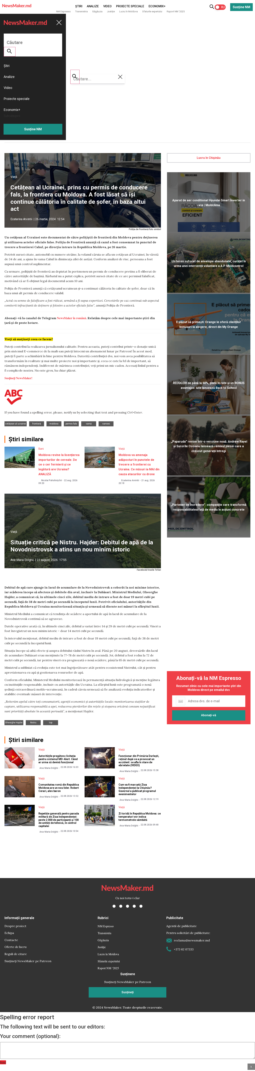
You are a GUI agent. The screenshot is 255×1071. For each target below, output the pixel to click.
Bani (41, 448)
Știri (78, 6)
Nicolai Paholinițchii (51, 480)
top (50, 722)
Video (107, 6)
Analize (93, 6)
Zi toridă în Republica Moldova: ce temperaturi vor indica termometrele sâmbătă (140, 816)
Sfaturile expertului (152, 11)
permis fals (71, 423)
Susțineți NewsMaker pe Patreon (27, 961)
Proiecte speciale (130, 6)
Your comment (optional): (30, 1036)
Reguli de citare (15, 954)
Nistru (33, 722)
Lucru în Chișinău (208, 158)
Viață (13, 177)
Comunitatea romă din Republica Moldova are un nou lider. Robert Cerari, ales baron (58, 787)
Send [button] (3, 1062)
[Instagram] (127, 906)
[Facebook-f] (114, 906)
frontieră (36, 423)
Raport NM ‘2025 (176, 11)
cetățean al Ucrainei (15, 423)
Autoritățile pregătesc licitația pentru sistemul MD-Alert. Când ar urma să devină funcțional (58, 759)
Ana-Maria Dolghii (22, 560)
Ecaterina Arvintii (21, 219)
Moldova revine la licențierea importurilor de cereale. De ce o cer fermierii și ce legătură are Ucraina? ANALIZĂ (59, 464)
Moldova (53, 423)
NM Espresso (63, 11)
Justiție (111, 11)
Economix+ (157, 6)
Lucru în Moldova (128, 11)
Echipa (9, 933)
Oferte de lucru (15, 947)
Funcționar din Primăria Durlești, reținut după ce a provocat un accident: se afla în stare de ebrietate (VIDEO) (139, 760)
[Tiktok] (134, 906)
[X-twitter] (120, 906)
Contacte (11, 940)
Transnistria (81, 11)
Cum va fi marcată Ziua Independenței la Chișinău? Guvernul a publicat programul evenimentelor (137, 789)
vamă (89, 423)
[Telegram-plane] (140, 906)
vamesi (106, 423)
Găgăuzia (97, 11)
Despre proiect (15, 926)
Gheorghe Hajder (14, 722)
